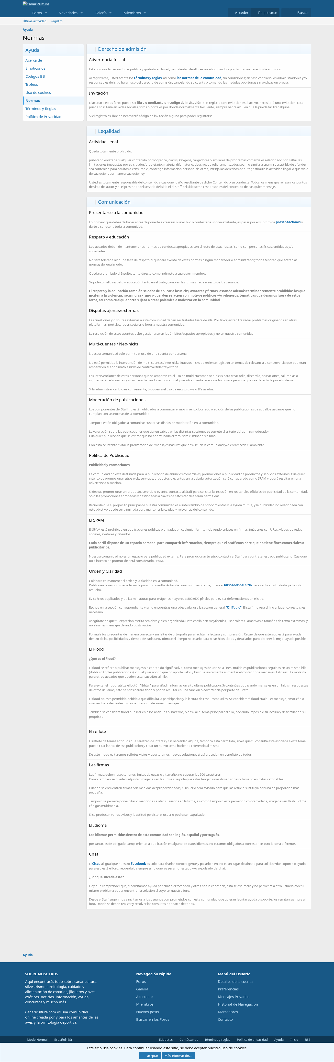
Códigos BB (35, 76)
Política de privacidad (252, 1039)
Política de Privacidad (43, 116)
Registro (56, 21)
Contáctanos (188, 1039)
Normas (32, 100)
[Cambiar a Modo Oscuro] (285, 12)
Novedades (68, 12)
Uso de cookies (38, 92)
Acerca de (33, 60)
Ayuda (279, 1039)
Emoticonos (35, 68)
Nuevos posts (147, 1011)
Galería (101, 12)
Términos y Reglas (40, 108)
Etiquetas (165, 1039)
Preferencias (228, 989)
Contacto (225, 1019)
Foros (37, 12)
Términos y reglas (217, 1039)
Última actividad (34, 21)
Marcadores (228, 1011)
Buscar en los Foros (152, 1019)
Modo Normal (36, 1039)
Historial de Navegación (238, 1004)
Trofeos (31, 84)
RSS (307, 1039)
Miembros (132, 12)
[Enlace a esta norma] (128, 60)
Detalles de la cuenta (235, 981)
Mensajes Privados (233, 996)
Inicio (294, 1039)
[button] (45, 12)
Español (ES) (63, 1039)
